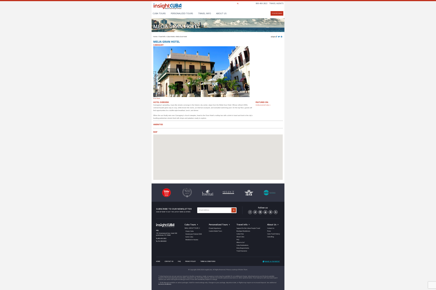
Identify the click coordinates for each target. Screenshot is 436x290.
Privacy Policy (190, 261)
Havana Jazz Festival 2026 (193, 234)
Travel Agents (276, 3)
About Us (221, 13)
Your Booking (277, 13)
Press (269, 231)
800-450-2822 (261, 3)
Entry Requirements (243, 248)
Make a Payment (272, 261)
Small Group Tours (191, 228)
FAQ (238, 240)
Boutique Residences (243, 231)
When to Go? (241, 242)
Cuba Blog (270, 237)
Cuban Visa (240, 234)
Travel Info (204, 13)
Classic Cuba (189, 231)
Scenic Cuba (189, 237)
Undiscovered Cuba (262, 105)
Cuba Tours (159, 13)
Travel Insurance (242, 251)
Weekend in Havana (191, 240)
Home (155, 37)
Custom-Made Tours (215, 231)
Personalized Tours (182, 13)
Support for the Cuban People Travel (248, 228)
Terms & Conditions (207, 261)
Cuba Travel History (273, 234)
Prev (154, 98)
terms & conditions (164, 284)
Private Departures (215, 228)
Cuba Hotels (171, 37)
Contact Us (270, 228)
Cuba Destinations (242, 245)
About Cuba (240, 237)
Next (158, 98)
